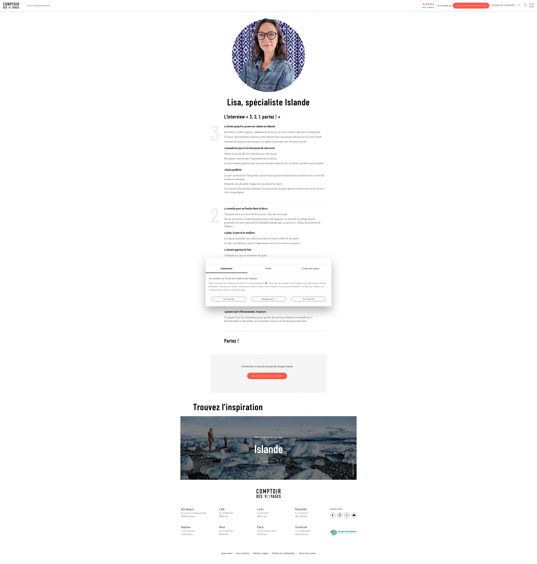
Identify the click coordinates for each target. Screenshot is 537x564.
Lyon (260, 509)
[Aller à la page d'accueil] (12, 5)
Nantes (186, 527)
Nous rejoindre (243, 553)
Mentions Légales (260, 553)
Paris (260, 527)
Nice (222, 527)
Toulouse (301, 527)
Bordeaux (187, 509)
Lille (222, 509)
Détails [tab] (268, 268)
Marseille (301, 509)
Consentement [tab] (226, 268)
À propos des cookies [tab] (310, 268)
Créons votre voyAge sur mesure (471, 6)
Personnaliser (267, 299)
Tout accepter (308, 299)
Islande (268, 444)
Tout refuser (228, 299)
